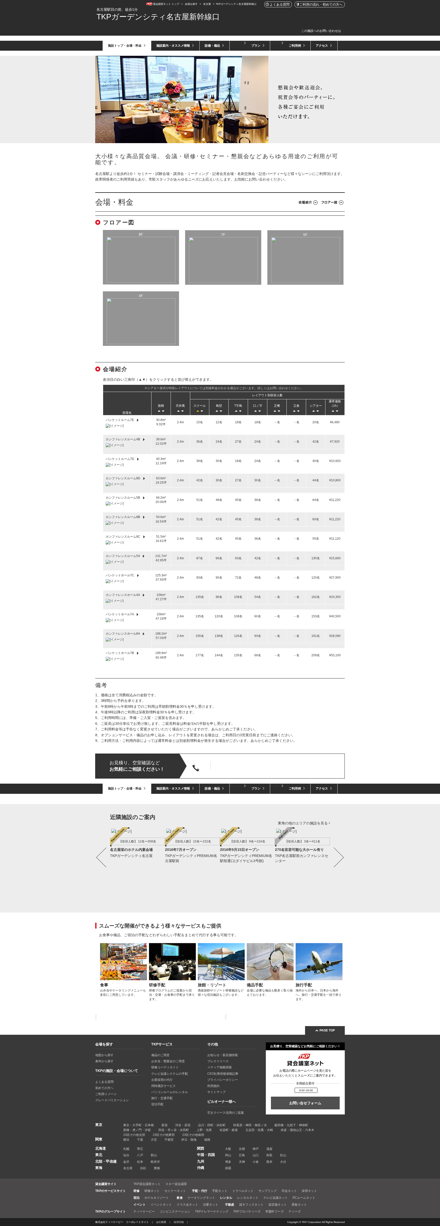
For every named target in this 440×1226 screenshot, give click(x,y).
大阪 (228, 1149)
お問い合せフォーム (305, 1103)
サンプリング (267, 1191)
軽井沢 (155, 1162)
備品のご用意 (160, 1055)
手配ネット (219, 1191)
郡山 (154, 1155)
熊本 (269, 1162)
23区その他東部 (164, 1135)
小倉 (256, 1162)
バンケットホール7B (120, 653)
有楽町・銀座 (228, 1130)
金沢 (126, 1162)
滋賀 (269, 1149)
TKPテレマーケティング (211, 1211)
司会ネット (289, 1191)
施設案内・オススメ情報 (173, 45)
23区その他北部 (134, 1135)
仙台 (126, 1155)
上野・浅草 (204, 1130)
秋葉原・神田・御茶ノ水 (250, 1125)
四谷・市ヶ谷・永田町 (173, 1130)
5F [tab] (305, 235)
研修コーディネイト (165, 1067)
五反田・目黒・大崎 (259, 1130)
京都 (242, 1149)
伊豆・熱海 (189, 1139)
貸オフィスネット (251, 1204)
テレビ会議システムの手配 (169, 1073)
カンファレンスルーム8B (123, 517)
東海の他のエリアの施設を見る (303, 823)
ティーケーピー (144, 1211)
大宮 (154, 1139)
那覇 (228, 1168)
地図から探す (104, 1055)
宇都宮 (169, 1139)
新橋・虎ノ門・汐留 (137, 1130)
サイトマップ (216, 1092)
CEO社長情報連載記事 (222, 1073)
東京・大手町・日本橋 (138, 1125)
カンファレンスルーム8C (123, 536)
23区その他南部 (193, 1135)
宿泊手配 (157, 1104)
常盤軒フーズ (274, 1211)
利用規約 (213, 1086)
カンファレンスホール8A (123, 633)
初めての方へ (104, 1088)
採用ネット (309, 1191)
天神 (242, 1162)
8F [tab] (141, 234)
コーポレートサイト (137, 1222)
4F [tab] (141, 296)
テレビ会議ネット (275, 1198)
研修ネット (152, 1191)
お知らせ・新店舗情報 (222, 1055)
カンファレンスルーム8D (123, 478)
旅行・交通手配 (162, 1098)
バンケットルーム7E (120, 420)
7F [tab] (223, 235)
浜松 (143, 1168)
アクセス (322, 45)
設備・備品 (213, 45)
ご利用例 (295, 45)
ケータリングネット (201, 1198)
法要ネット (210, 1204)
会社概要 (161, 1222)
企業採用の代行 (162, 1080)
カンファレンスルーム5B (123, 497)
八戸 (140, 1155)
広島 (242, 1155)
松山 (283, 1155)
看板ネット (299, 1204)
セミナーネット (175, 1191)
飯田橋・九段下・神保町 (291, 1125)
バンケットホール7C (120, 575)
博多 (228, 1162)
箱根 (207, 1139)
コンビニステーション (175, 1211)
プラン (256, 45)
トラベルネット (243, 1191)
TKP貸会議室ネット (147, 1184)
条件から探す (104, 1061)
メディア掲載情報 (219, 1067)
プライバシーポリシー (222, 1080)
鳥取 (269, 1155)
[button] (101, 864)
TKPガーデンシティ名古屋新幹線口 (158, 16)
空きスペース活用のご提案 (225, 1112)
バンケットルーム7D (120, 459)
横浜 (126, 1139)
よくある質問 (104, 1082)
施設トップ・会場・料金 (125, 45)
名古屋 (127, 1168)
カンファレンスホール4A (123, 595)
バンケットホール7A (120, 614)
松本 (140, 1162)
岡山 (228, 1155)
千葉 (140, 1139)
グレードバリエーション (112, 1100)
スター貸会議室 (176, 1184)
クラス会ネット (187, 1204)
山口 (256, 1155)
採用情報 (179, 1222)
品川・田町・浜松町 (212, 1125)
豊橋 (157, 1168)
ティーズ (294, 1211)
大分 (283, 1162)
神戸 (256, 1149)
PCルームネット (304, 1198)
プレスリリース (218, 1061)
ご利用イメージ (106, 1094)
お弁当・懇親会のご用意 (168, 1061)
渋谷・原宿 (182, 1125)
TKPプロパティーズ (246, 1211)
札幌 (126, 1149)
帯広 (140, 1149)
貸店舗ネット (277, 1204)
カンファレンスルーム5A (123, 556)
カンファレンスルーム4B (123, 439)
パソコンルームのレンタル (169, 1092)
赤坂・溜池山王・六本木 (297, 1130)
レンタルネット (247, 1198)
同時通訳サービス (163, 1086)
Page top (327, 1030)
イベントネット (161, 1204)
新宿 (164, 1125)
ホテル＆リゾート (156, 1198)
